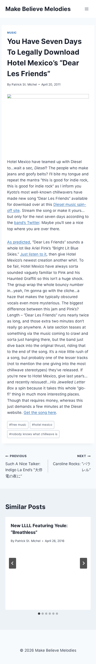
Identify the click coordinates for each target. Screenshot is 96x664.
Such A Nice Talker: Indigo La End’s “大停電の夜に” (23, 466)
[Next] (83, 563)
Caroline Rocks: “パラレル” (72, 463)
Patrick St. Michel (24, 84)
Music (12, 32)
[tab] (39, 613)
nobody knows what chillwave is (33, 434)
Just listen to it (33, 254)
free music (17, 424)
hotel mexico (42, 424)
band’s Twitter (26, 222)
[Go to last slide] (12, 563)
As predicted (18, 242)
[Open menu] (86, 8)
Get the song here (40, 412)
